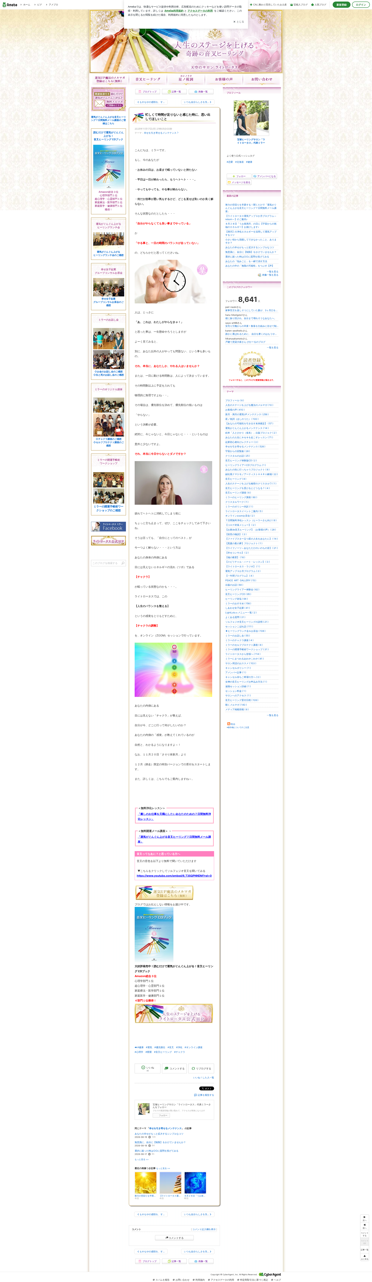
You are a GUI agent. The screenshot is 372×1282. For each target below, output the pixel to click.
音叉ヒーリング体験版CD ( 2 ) (241, 460)
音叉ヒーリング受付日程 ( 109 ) (241, 700)
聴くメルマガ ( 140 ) (236, 704)
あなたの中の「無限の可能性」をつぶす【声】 (249, 265)
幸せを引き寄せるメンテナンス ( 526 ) (245, 446)
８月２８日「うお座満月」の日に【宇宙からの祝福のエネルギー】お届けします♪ (250, 225)
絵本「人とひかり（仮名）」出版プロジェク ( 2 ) (250, 432)
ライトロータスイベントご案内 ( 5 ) (244, 511)
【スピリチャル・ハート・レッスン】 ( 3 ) (247, 561)
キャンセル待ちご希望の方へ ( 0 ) (242, 677)
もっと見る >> (142, 1159)
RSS (233, 724)
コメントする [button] (177, 1068)
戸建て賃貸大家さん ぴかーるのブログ (245, 341)
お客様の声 (224, 79)
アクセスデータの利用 (222, 1279)
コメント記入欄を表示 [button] (204, 1229)
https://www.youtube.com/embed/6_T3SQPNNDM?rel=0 (174, 875)
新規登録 (342, 4)
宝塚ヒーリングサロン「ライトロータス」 (186, 41)
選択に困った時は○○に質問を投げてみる (156, 1150)
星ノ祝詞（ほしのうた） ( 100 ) (241, 419)
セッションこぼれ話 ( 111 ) (239, 626)
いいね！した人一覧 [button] (203, 1077)
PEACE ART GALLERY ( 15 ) (240, 580)
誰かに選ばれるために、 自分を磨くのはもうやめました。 (251, 333)
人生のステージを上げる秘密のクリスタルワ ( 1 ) (250, 483)
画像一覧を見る (270, 274)
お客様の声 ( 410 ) (235, 409)
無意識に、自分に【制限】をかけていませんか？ (160, 1142)
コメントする (176, 1237)
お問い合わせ (262, 79)
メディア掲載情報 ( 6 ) (237, 709)
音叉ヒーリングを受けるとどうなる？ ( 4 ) (247, 488)
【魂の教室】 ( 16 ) (235, 557)
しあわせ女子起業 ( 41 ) (237, 607)
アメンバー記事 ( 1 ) (235, 672)
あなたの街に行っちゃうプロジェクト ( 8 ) (247, 469)
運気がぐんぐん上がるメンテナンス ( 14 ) (247, 428)
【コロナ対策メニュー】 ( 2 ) (240, 524)
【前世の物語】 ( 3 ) (235, 534)
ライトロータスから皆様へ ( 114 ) (242, 654)
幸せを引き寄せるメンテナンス (160, 132)
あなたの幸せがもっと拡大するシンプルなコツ (159, 1133)
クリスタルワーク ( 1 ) (236, 501)
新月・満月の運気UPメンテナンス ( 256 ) (247, 414)
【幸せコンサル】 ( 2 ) (237, 552)
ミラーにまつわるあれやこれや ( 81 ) (244, 658)
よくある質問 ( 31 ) (235, 617)
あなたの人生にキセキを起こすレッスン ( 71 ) (249, 437)
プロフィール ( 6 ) (234, 400)
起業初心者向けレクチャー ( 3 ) (241, 442)
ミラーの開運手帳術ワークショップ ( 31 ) (247, 649)
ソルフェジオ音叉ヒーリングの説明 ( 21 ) (246, 621)
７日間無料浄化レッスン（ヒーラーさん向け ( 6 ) (250, 520)
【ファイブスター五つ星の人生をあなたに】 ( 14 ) (251, 538)
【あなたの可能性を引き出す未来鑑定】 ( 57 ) (249, 423)
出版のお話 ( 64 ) (234, 584)
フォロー (163, 1115)
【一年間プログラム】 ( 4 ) (239, 575)
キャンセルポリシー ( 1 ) (238, 667)
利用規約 (200, 1279)
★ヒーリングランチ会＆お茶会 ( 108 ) (245, 630)
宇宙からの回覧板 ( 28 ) (237, 451)
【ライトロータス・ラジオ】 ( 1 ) (242, 566)
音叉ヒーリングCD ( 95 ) (238, 594)
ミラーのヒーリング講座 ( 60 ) (241, 497)
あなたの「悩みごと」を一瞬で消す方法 (246, 261)
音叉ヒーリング (148, 79)
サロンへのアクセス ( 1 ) (238, 695)
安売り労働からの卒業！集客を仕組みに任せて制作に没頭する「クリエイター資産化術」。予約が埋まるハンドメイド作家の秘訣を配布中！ (251, 326)
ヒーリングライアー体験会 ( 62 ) (242, 589)
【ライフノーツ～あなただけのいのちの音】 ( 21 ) (251, 548)
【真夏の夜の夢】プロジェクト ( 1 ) (243, 543)
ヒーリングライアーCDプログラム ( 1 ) (245, 465)
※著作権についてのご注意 (238, 727)
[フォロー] (251, 364)
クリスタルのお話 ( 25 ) (237, 455)
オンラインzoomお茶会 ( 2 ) (240, 515)
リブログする (203, 1068)
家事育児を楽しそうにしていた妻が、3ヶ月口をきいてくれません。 (251, 310)
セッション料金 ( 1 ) (235, 691)
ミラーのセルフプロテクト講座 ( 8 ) (244, 644)
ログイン (361, 4)
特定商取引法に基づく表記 (254, 1279)
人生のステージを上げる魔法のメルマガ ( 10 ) (249, 405)
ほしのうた (186, 79)
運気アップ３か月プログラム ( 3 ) (242, 571)
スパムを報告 (163, 1279)
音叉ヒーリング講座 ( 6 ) (238, 492)
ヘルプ (277, 1279)
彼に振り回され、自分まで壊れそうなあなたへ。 (250, 318)
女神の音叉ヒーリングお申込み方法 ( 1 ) (246, 681)
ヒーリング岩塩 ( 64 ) (236, 598)
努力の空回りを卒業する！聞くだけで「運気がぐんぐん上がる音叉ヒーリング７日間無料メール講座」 (250, 208)
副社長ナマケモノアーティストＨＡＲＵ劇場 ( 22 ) (251, 474)
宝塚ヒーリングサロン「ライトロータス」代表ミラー (251, 141)
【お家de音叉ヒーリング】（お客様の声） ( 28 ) (250, 529)
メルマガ (110, 79)
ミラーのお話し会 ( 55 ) (237, 635)
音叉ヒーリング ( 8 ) (235, 478)
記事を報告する (206, 1094)
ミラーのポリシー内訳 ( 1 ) (239, 506)
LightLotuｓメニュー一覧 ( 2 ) (241, 612)
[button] (364, 1257)
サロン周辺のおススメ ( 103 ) (240, 663)
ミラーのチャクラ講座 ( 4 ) (239, 640)
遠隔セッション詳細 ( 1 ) (238, 686)
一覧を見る (272, 271)
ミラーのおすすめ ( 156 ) (238, 603)
